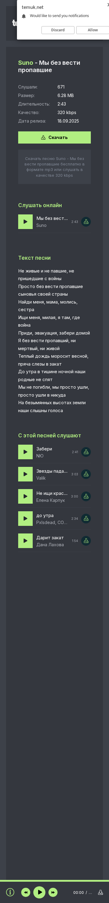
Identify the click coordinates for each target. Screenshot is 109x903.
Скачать (58, 137)
